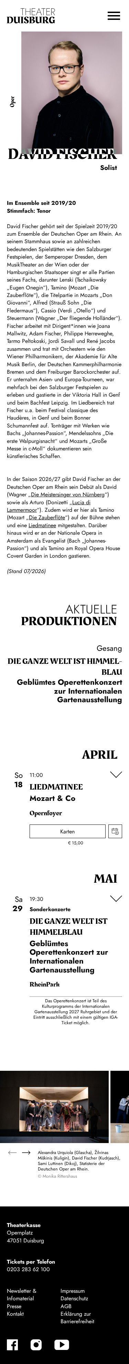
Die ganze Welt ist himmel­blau (65, 667)
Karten (67, 831)
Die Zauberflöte (47, 517)
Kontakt (15, 1314)
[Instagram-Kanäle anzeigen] (36, 1344)
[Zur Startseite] (31, 16)
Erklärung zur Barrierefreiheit (77, 1317)
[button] (114, 16)
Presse (14, 1306)
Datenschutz (74, 1298)
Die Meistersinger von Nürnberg (68, 494)
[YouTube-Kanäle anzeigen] (61, 1344)
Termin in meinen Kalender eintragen (115, 831)
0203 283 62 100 (28, 1269)
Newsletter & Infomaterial (21, 1294)
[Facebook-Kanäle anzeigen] (12, 1344)
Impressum (73, 1291)
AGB (66, 1306)
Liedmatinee (42, 525)
